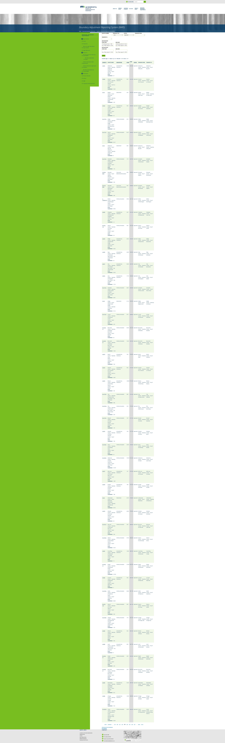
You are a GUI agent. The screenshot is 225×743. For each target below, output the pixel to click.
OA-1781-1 (104, 524)
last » (142, 724)
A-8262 (103, 105)
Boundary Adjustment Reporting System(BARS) (106, 31)
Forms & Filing (120, 8)
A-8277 (103, 471)
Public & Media (136, 8)
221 (120, 724)
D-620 (103, 497)
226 (132, 724)
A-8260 (103, 79)
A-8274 (103, 367)
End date (118, 42)
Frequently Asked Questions (89, 83)
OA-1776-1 (104, 314)
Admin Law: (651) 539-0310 (108, 738)
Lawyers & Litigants (125, 8)
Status (125, 33)
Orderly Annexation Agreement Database (89, 66)
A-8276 (103, 431)
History (84, 78)
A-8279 (103, 511)
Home (80, 31)
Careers (81, 735)
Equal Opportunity (83, 737)
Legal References (86, 50)
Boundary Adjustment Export (89, 58)
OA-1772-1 (104, 119)
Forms (84, 41)
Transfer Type (116, 33)
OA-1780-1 (104, 444)
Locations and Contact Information (86, 732)
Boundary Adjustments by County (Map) (88, 70)
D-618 (103, 301)
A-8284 (103, 644)
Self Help (131, 8)
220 (117, 724)
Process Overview (86, 75)
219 (115, 724)
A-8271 (103, 264)
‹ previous (109, 724)
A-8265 (103, 212)
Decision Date (105, 47)
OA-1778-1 (104, 394)
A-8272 (103, 276)
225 (129, 724)
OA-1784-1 (104, 617)
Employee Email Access (84, 739)
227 (134, 724)
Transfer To (104, 37)
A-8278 (103, 484)
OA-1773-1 (104, 132)
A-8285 (103, 682)
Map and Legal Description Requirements (88, 47)
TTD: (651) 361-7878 (107, 736)
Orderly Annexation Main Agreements (88, 62)
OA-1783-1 (104, 591)
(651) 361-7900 (130, 1)
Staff (84, 81)
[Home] (88, 8)
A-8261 (103, 65)
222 (122, 724)
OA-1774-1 (104, 159)
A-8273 (103, 354)
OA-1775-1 (104, 287)
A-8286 (103, 696)
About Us (114, 8)
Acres (128, 62)
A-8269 (103, 252)
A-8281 (103, 551)
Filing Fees (85, 43)
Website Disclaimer (83, 738)
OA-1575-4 (104, 406)
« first (105, 724)
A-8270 (103, 238)
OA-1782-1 (104, 537)
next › (139, 724)
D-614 (103, 92)
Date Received (105, 40)
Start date (104, 42)
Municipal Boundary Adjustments (143, 8)
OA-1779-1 (104, 418)
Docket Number (105, 33)
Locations (128, 740)
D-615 (103, 145)
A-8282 (103, 577)
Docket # (104, 62)
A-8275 (103, 381)
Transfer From (138, 33)
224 (127, 724)
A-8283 (103, 630)
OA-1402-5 (104, 709)
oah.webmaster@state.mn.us (109, 740)
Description (119, 62)
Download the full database (107, 727)
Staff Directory (82, 734)
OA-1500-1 (104, 458)
